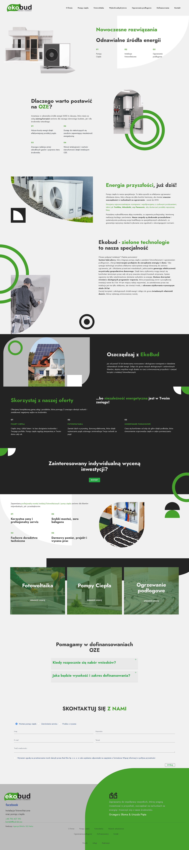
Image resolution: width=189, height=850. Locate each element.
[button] (95, 663)
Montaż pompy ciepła (27, 723)
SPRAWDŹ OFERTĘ (37, 600)
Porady (85, 843)
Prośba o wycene (69, 723)
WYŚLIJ (170, 765)
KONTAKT (94, 480)
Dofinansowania (163, 8)
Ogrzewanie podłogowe (141, 8)
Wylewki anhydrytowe (118, 8)
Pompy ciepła (83, 8)
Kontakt (177, 8)
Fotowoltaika (99, 8)
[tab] (94, 663)
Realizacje (106, 843)
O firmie (69, 8)
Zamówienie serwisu (49, 723)
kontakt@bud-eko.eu (14, 821)
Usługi (95, 843)
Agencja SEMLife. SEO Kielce (23, 826)
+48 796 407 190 (13, 818)
